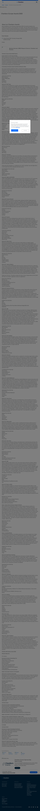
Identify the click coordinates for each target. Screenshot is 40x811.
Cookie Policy (18, 127)
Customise (25, 130)
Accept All (14, 130)
